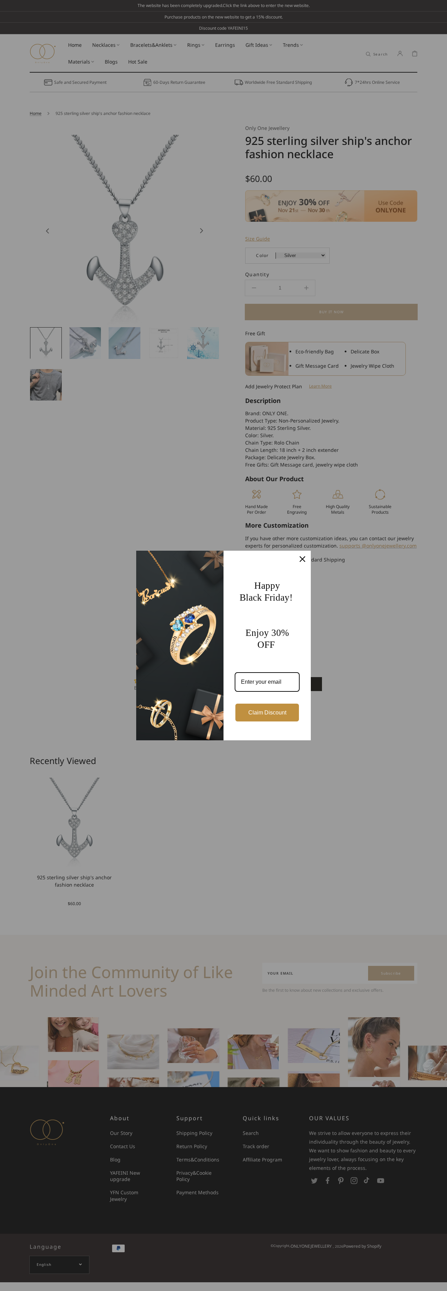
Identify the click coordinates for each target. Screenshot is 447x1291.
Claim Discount (267, 713)
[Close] (302, 559)
